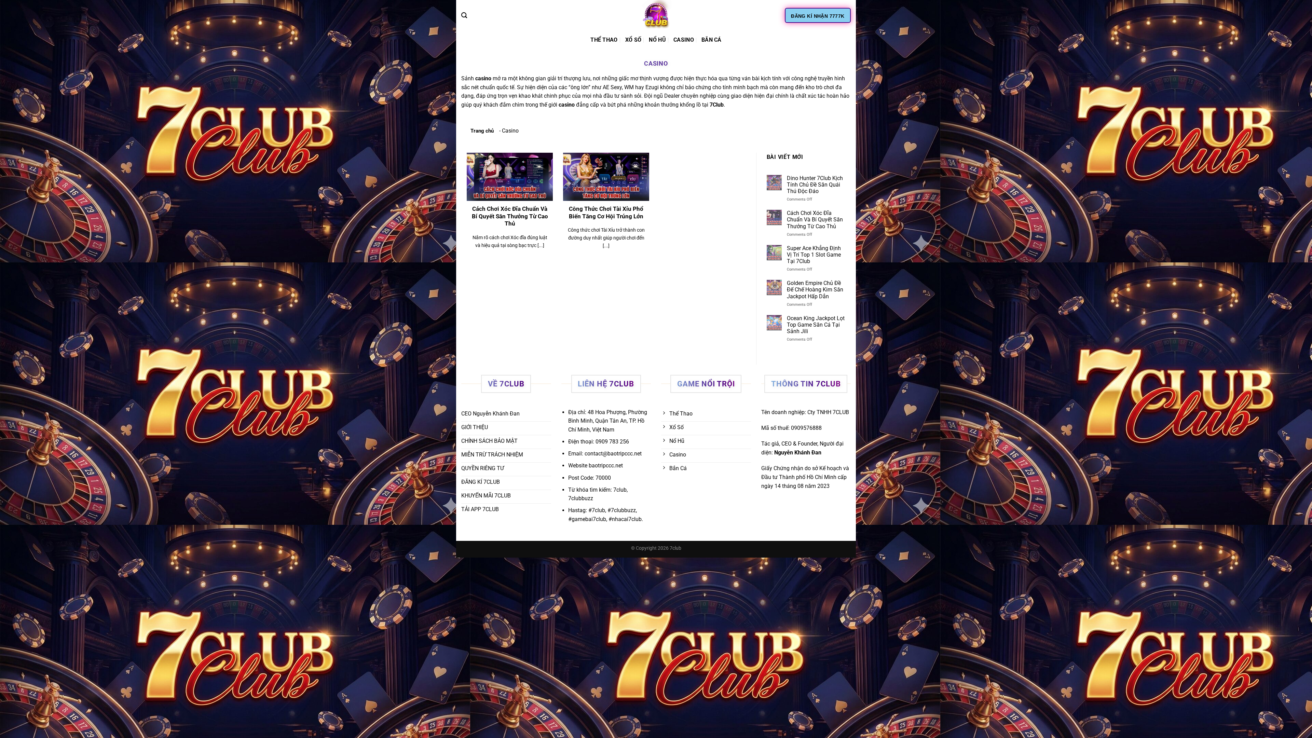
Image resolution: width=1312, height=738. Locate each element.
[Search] (464, 16)
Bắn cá (711, 40)
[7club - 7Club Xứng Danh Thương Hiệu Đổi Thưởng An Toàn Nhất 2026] (656, 15)
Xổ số (633, 40)
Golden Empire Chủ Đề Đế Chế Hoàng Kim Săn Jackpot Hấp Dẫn (815, 289)
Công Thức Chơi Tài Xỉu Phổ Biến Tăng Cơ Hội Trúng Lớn (606, 213)
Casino (683, 40)
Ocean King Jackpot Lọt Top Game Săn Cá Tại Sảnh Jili (816, 324)
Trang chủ (482, 131)
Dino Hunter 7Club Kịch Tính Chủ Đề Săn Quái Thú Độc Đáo (815, 184)
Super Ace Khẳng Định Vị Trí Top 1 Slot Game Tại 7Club (814, 254)
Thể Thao (604, 40)
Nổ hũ (657, 40)
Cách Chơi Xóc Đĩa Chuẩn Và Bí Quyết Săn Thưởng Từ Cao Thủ (510, 216)
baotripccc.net (606, 465)
